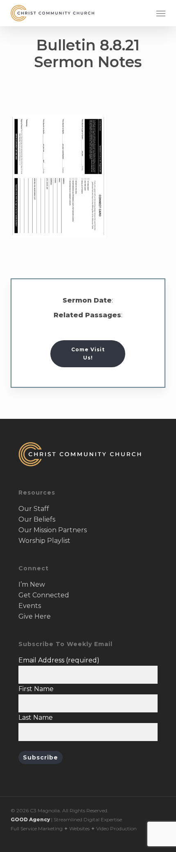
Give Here (34, 616)
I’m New (31, 584)
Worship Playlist (44, 541)
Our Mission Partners (52, 530)
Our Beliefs (36, 519)
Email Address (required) (58, 660)
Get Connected (43, 595)
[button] (160, 13)
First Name (36, 689)
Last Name (35, 717)
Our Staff (33, 509)
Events (29, 606)
